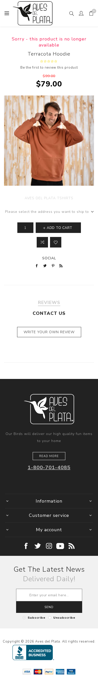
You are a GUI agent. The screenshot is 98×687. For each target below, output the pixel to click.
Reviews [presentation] (49, 303)
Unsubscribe (64, 618)
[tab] (49, 302)
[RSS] (71, 546)
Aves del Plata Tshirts (49, 198)
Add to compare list (42, 242)
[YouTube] (60, 546)
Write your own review (49, 332)
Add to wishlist (55, 242)
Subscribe (36, 618)
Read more (49, 456)
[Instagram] (49, 546)
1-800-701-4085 (49, 467)
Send (49, 607)
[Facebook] (26, 546)
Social (49, 258)
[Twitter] (37, 546)
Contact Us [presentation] (49, 313)
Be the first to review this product (49, 67)
